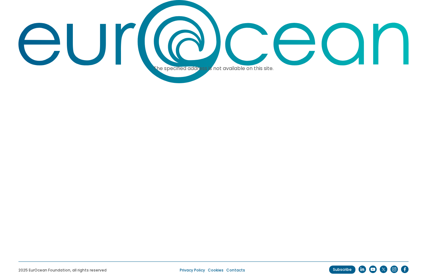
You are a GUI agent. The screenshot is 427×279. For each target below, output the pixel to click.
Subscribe (342, 269)
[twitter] (383, 269)
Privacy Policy (192, 270)
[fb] (405, 269)
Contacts (235, 270)
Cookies (216, 270)
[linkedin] (362, 269)
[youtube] (373, 269)
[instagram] (394, 269)
